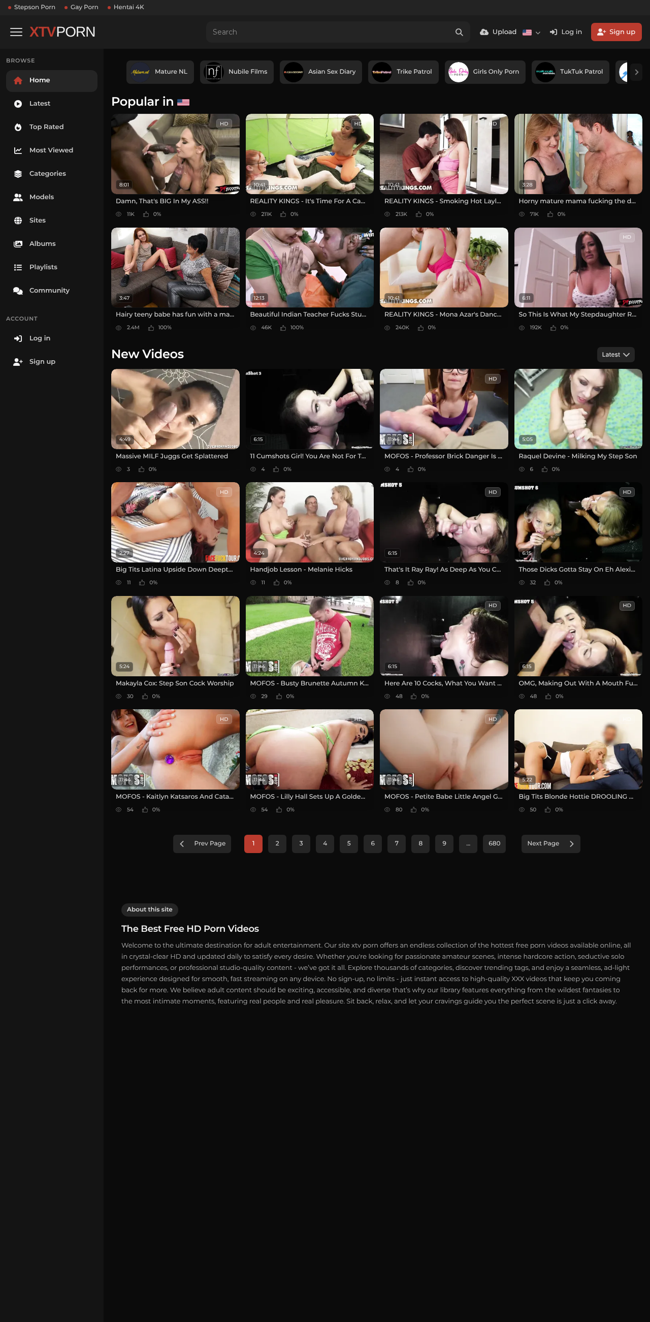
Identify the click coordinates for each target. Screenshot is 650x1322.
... (468, 843)
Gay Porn (85, 7)
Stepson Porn (34, 7)
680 (494, 843)
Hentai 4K (129, 7)
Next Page (543, 843)
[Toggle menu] (16, 32)
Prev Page (210, 843)
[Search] (459, 32)
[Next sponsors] (636, 72)
